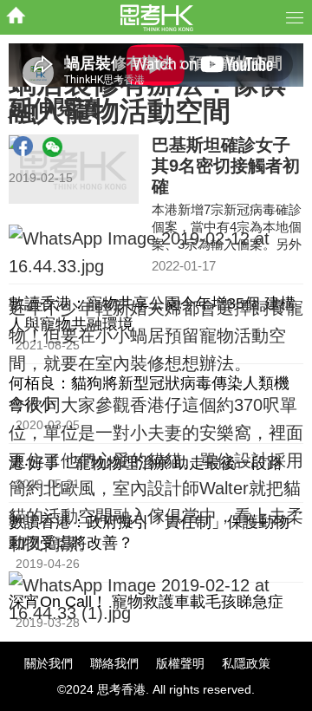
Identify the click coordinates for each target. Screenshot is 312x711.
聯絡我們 (114, 663)
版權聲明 (180, 663)
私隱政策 (246, 663)
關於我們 (48, 663)
